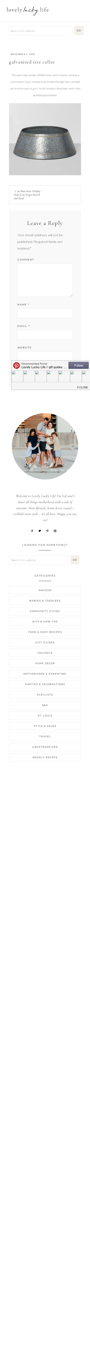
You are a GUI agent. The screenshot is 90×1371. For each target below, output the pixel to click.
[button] (82, 9)
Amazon (45, 590)
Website (24, 347)
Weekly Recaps (45, 757)
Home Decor (45, 663)
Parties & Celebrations (45, 684)
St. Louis (45, 715)
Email (23, 326)
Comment (25, 259)
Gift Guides (45, 642)
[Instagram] (56, 530)
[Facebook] (33, 530)
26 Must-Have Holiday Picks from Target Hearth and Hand (27, 194)
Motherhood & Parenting (45, 673)
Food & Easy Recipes (45, 632)
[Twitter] (41, 530)
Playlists (45, 694)
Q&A (45, 705)
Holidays (45, 652)
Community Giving (45, 611)
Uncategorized (45, 746)
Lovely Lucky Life (27, 11)
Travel (45, 736)
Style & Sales (45, 726)
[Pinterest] (49, 530)
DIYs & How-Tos (45, 621)
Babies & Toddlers (45, 600)
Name (23, 304)
